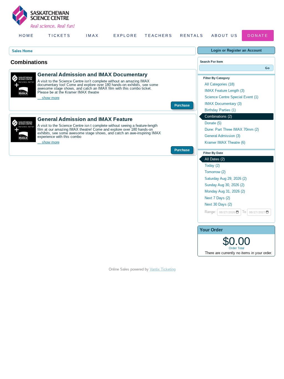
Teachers (158, 35)
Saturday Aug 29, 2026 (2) (226, 178)
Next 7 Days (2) (217, 198)
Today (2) (212, 165)
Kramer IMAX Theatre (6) (225, 142)
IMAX (92, 35)
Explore (125, 35)
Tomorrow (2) (215, 172)
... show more (48, 98)
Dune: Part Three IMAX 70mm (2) (232, 129)
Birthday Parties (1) (220, 110)
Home (26, 35)
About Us (224, 35)
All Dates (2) (215, 159)
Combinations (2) (218, 116)
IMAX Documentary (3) (223, 104)
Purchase (182, 105)
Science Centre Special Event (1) (231, 97)
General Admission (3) (222, 136)
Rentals (191, 35)
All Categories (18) (219, 84)
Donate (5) (213, 123)
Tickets (59, 35)
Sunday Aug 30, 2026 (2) (224, 185)
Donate (257, 35)
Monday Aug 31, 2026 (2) (225, 191)
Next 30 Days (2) (218, 204)
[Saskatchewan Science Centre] (43, 28)
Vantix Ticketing (163, 269)
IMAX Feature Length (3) (224, 91)
